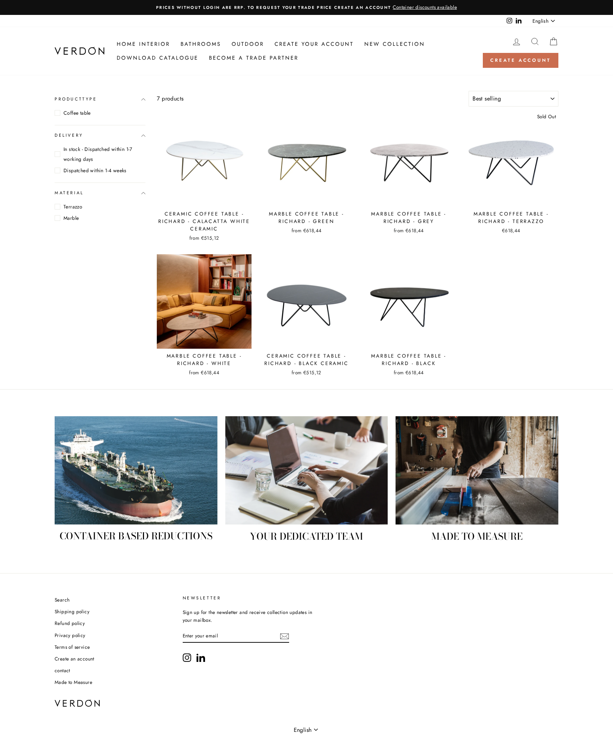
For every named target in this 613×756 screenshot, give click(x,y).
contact (62, 670)
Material (69, 193)
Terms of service (72, 647)
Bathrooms (201, 44)
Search (62, 599)
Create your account (314, 44)
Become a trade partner (253, 58)
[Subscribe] (284, 636)
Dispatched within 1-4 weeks (95, 170)
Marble (71, 218)
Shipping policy (72, 611)
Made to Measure (73, 682)
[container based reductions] (136, 470)
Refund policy (70, 623)
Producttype (76, 99)
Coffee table (77, 112)
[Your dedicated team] (306, 470)
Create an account (74, 658)
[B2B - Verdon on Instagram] (187, 657)
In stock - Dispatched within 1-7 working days (97, 154)
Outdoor (248, 44)
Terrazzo (72, 206)
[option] (306, 7)
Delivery (69, 135)
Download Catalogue (157, 58)
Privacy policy (70, 635)
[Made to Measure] (477, 470)
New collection (394, 44)
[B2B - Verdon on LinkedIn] (201, 657)
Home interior (143, 44)
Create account (520, 60)
